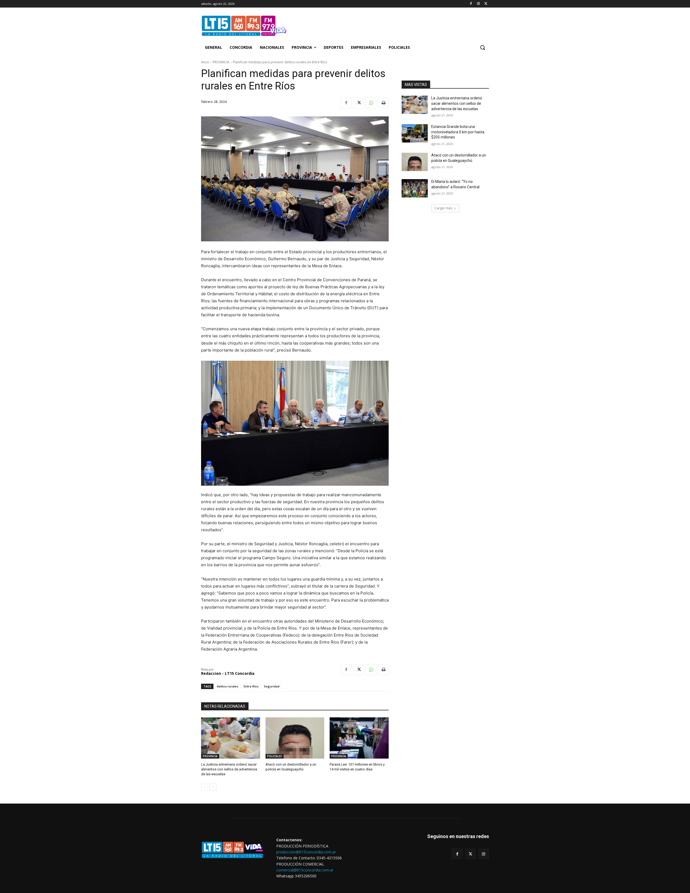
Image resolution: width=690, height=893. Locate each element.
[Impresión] (383, 103)
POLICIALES (274, 756)
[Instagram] (478, 4)
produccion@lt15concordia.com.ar (306, 851)
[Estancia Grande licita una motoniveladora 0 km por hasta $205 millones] (415, 133)
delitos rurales (227, 686)
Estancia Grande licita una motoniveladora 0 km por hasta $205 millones (457, 131)
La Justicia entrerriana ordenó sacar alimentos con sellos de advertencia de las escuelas (456, 103)
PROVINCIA (221, 62)
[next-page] (213, 787)
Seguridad (272, 686)
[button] (482, 47)
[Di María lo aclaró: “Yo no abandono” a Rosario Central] (415, 188)
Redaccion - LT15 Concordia (227, 673)
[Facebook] (471, 4)
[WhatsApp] (370, 103)
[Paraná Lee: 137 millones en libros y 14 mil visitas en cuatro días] (359, 738)
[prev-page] (204, 787)
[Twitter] (486, 4)
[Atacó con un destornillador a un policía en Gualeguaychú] (415, 162)
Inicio (205, 62)
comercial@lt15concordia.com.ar (304, 870)
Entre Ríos (251, 686)
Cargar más (443, 208)
